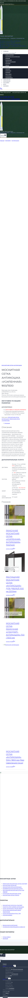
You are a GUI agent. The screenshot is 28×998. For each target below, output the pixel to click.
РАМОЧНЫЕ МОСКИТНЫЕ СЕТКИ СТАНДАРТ (15, 883)
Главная (5, 51)
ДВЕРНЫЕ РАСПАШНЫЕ (10, 61)
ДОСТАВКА (6, 82)
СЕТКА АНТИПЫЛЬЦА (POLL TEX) (12, 913)
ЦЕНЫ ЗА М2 (6, 79)
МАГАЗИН (6, 86)
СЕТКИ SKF (7, 58)
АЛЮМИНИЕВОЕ (9, 77)
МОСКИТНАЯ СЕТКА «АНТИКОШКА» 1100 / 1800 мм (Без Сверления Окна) (15, 757)
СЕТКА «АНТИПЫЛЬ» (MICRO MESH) (12, 908)
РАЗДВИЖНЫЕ (8, 60)
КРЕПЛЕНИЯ (6, 81)
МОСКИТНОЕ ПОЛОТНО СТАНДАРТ (12, 905)
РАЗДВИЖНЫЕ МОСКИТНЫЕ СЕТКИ (13, 888)
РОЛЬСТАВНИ (7, 937)
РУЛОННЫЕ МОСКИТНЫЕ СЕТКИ (12, 893)
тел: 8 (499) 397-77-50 (7, 97)
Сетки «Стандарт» (9, 55)
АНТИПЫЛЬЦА (8, 75)
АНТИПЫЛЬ (7, 72)
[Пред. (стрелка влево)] (0, 959)
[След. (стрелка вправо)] (1, 959)
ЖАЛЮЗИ (5, 938)
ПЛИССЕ (7, 65)
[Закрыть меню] (0, 961)
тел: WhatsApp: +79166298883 (10, 99)
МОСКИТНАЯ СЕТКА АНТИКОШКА (12, 56)
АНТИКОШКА (8, 70)
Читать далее (9, 548)
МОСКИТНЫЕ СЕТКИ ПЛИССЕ (11, 895)
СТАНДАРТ (7, 69)
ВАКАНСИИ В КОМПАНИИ (10, 925)
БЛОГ (4, 84)
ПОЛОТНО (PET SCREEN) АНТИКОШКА (13, 907)
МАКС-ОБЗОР (8, 74)
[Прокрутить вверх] (1, 955)
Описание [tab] (7, 423)
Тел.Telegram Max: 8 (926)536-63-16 (13, 45)
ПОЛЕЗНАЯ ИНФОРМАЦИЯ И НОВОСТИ (14, 927)
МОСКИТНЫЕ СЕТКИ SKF (10, 885)
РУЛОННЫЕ (7, 63)
